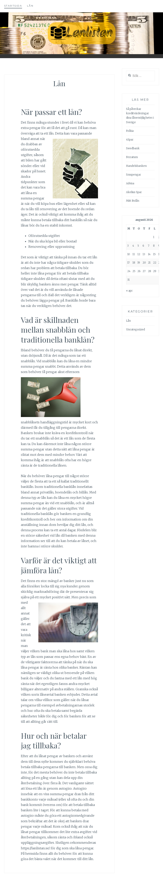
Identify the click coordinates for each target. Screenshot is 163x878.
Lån (30, 5)
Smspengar (133, 174)
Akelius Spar (134, 192)
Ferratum (132, 157)
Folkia (130, 131)
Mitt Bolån (132, 200)
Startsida (13, 5)
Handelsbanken (136, 166)
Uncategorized (135, 329)
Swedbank (133, 148)
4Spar (129, 139)
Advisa (130, 183)
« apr (129, 290)
